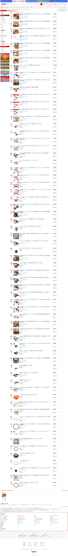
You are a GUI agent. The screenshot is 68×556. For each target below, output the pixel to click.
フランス (2, 33)
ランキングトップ (13, 7)
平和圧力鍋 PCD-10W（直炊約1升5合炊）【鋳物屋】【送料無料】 (29, 87)
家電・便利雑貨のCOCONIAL (23, 361)
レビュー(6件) (24, 279)
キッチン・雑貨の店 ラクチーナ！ (24, 273)
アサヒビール (3, 20)
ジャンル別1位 (31, 7)
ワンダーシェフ (3, 21)
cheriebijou (21, 410)
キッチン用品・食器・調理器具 (15, 9)
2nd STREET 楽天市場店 (22, 366)
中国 (2, 31)
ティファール (3, 17)
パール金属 (2, 18)
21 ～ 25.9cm (3, 44)
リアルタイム (26, 7)
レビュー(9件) (24, 264)
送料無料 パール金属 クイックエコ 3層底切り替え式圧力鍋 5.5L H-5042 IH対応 (31, 350)
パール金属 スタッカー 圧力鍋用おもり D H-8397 (27, 453)
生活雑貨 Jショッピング (23, 156)
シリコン (2, 38)
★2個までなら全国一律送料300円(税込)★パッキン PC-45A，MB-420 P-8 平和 (31, 438)
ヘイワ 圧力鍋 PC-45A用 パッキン (24, 460)
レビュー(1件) (24, 66)
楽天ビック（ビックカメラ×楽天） (24, 227)
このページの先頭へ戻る (64, 506)
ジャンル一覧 (59, 7)
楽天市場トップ (3, 9)
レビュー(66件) (25, 74)
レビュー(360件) (25, 30)
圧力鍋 (28, 9)
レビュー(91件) (25, 118)
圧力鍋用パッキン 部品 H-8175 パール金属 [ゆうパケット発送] (29, 482)
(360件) (5, 500)
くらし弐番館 (21, 265)
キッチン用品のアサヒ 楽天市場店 (24, 17)
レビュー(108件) (25, 191)
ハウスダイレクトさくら (23, 295)
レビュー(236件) (25, 272)
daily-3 (21, 200)
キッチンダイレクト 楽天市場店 (23, 375)
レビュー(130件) (25, 323)
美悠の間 (21, 235)
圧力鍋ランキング (13, 10)
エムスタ (21, 161)
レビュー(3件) (24, 447)
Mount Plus (21, 353)
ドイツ (2, 34)
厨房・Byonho (21, 243)
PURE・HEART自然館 (22, 89)
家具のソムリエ (22, 178)
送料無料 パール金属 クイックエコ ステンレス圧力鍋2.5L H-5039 (29, 372)
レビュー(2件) (24, 294)
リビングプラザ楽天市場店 (23, 454)
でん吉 (21, 477)
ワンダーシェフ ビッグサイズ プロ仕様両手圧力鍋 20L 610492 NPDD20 (30, 65)
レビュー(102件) (25, 45)
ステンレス (2, 36)
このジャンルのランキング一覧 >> (62, 9)
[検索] (41, 4)
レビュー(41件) (25, 140)
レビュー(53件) (25, 169)
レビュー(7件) (24, 155)
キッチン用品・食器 (4, 47)
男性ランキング (17, 7)
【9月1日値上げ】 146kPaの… (4, 498)
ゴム (2, 39)
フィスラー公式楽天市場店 (23, 433)
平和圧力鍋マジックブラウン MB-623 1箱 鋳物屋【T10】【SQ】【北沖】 (30, 123)
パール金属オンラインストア (23, 389)
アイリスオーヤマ (3, 22)
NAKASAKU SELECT (22, 405)
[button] (47, 4)
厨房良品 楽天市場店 (22, 220)
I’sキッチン (21, 471)
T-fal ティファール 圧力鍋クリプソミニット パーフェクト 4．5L (29, 160)
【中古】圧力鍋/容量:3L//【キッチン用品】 (26, 365)
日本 (2, 32)
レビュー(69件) (25, 301)
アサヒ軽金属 (3, 19)
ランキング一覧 (3, 52)
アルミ (2, 37)
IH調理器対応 (3, 42)
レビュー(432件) (25, 23)
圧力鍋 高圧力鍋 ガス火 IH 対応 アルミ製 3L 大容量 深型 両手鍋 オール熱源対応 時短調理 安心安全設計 (35, 409)
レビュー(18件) (25, 257)
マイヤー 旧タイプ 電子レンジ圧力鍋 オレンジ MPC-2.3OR (28, 394)
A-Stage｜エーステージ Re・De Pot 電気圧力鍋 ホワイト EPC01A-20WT (30, 226)
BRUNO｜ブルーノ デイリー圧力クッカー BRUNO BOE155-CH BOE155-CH (31, 248)
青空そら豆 (21, 126)
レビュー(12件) (25, 418)
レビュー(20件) (25, 184)
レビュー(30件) (25, 213)
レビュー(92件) (25, 52)
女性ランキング (22, 7)
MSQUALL (21, 427)
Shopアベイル (21, 316)
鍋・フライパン (23, 9)
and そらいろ (21, 206)
